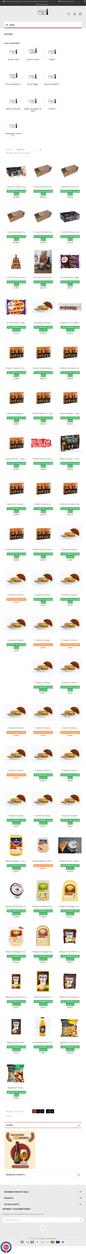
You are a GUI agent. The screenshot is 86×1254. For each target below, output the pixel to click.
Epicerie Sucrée (33, 59)
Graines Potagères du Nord (33, 109)
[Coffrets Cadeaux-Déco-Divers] (52, 101)
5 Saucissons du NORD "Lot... (71, 322)
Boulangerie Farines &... (13, 134)
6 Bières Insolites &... (43, 504)
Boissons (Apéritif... (52, 84)
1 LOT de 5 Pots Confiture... (17, 277)
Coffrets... (52, 108)
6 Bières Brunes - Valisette (17, 458)
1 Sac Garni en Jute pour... (43, 277)
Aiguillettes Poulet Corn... (70, 1042)
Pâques (52, 59)
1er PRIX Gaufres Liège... (70, 277)
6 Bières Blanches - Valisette (44, 413)
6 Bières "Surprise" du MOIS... (18, 368)
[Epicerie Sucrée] (33, 51)
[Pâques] (52, 51)
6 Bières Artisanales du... (70, 368)
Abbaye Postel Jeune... (43, 997)
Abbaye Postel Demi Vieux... (70, 951)
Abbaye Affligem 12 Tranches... (18, 861)
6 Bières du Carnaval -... (16, 504)
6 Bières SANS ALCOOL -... (16, 549)
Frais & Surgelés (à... (13, 84)
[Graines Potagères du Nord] (33, 101)
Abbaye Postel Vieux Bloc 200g (72, 997)
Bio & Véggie (33, 84)
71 (48, 1111)
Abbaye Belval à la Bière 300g (71, 861)
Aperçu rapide (13, 170)
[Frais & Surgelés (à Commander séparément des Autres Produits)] (13, 76)
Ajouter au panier (18, 170)
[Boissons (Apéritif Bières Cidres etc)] (52, 76)
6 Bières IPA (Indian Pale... (69, 504)
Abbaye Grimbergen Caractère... (72, 906)
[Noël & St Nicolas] (13, 101)
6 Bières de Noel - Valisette (70, 458)
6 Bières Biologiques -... (16, 413)
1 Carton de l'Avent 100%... (17, 186)
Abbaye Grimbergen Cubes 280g (18, 951)
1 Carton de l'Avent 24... (43, 186)
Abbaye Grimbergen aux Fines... (45, 906)
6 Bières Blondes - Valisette (70, 413)
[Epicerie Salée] (13, 51)
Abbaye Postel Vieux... (16, 1042)
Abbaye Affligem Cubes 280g (44, 861)
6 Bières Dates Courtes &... (43, 458)
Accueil (9, 1125)
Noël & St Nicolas (13, 108)
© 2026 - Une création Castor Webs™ (43, 1238)
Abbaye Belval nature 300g (17, 906)
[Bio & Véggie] (33, 76)
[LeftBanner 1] (19, 1150)
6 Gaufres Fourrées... (69, 549)
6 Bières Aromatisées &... (43, 368)
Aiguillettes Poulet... (16, 1087)
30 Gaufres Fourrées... (43, 322)
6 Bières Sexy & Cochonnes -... (44, 549)
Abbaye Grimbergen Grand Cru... (45, 951)
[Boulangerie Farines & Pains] (13, 126)
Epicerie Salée (13, 59)
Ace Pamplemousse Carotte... (44, 1042)
